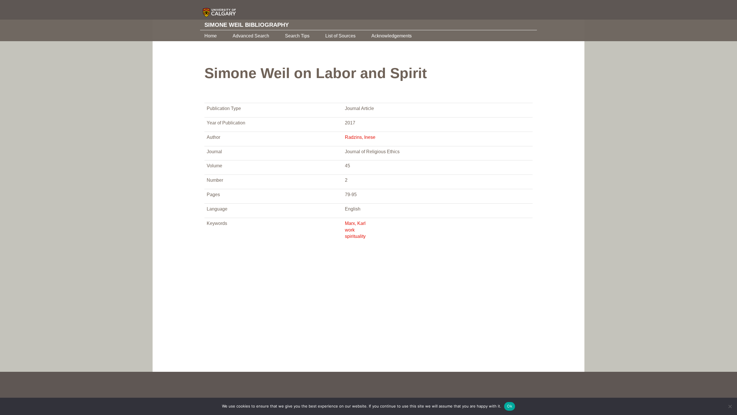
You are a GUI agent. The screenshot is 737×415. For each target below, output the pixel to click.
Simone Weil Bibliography (246, 25)
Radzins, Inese (360, 137)
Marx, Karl (355, 223)
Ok (509, 406)
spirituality (355, 236)
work (350, 230)
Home (210, 35)
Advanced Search (251, 35)
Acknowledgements (391, 35)
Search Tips (297, 35)
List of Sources (340, 35)
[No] (730, 406)
